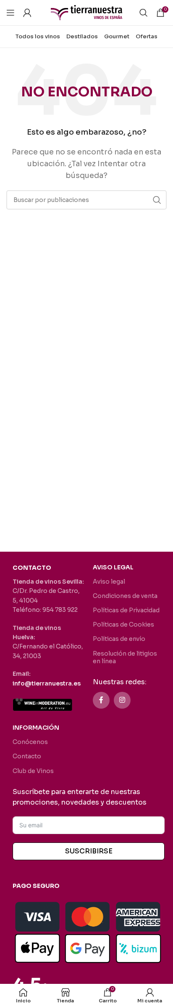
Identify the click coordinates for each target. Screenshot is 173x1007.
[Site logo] (86, 12)
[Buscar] (143, 12)
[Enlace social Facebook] (101, 700)
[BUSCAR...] (157, 200)
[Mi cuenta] (27, 12)
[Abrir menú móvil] (10, 12)
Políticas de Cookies (123, 624)
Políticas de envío (119, 639)
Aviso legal (109, 581)
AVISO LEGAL (113, 567)
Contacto (27, 756)
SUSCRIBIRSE (89, 851)
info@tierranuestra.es (47, 683)
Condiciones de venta (125, 596)
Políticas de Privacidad (126, 610)
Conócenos (30, 742)
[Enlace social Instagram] (122, 700)
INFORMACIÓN (36, 727)
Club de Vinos (33, 771)
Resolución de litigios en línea (125, 657)
